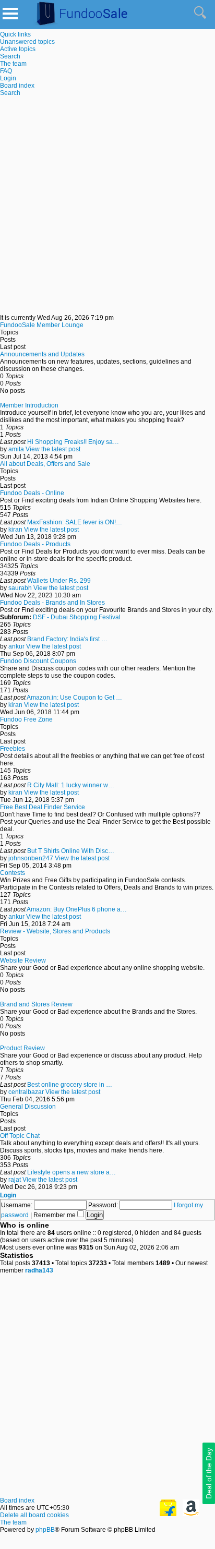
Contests (12, 872)
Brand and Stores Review (36, 1004)
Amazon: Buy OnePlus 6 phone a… (77, 909)
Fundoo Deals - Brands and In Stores (52, 602)
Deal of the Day (209, 1473)
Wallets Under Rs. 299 (59, 580)
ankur (16, 646)
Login (8, 1195)
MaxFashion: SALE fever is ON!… (74, 522)
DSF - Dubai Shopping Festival (77, 617)
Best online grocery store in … (69, 1084)
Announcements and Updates (42, 354)
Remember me (55, 1215)
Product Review (22, 1048)
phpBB (45, 1529)
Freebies (12, 748)
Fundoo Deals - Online (32, 493)
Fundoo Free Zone (26, 719)
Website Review (23, 960)
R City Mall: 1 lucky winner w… (70, 785)
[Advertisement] (107, 206)
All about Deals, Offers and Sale (45, 463)
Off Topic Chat (20, 1135)
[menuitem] (27, 41)
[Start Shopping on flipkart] (168, 1514)
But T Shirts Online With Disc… (70, 851)
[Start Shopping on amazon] (191, 1514)
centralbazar (26, 1092)
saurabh (20, 588)
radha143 (39, 1270)
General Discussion (28, 1106)
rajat (14, 1179)
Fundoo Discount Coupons (38, 661)
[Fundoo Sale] (78, 25)
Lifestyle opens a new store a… (71, 1172)
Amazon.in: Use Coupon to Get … (74, 697)
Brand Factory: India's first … (67, 639)
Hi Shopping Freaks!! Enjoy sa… (73, 442)
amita (16, 449)
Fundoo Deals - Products (35, 544)
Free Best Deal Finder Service (42, 807)
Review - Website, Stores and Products (55, 931)
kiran (15, 529)
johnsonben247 (30, 858)
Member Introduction (29, 405)
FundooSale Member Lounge (41, 325)
